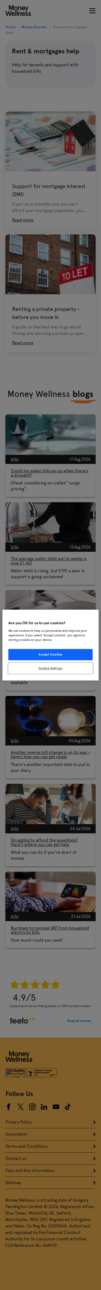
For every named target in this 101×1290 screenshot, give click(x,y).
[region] (50, 645)
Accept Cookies (50, 654)
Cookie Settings (51, 668)
